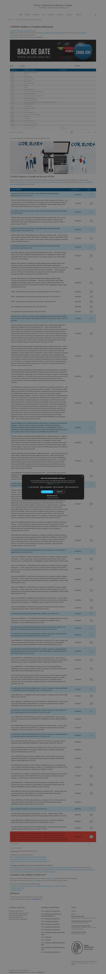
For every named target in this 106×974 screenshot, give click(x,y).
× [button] (82, 476)
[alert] (53, 487)
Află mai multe (56, 483)
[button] (52, 495)
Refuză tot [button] (60, 491)
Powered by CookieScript (53, 497)
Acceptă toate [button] (47, 491)
